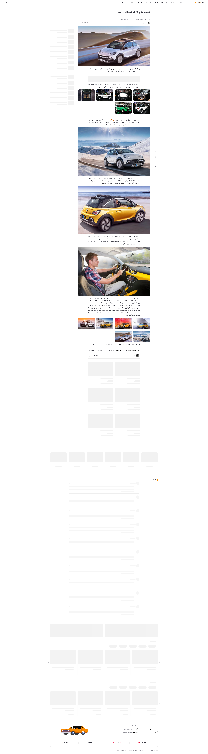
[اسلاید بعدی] (48, 663)
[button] (76, 730)
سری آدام (112, 120)
